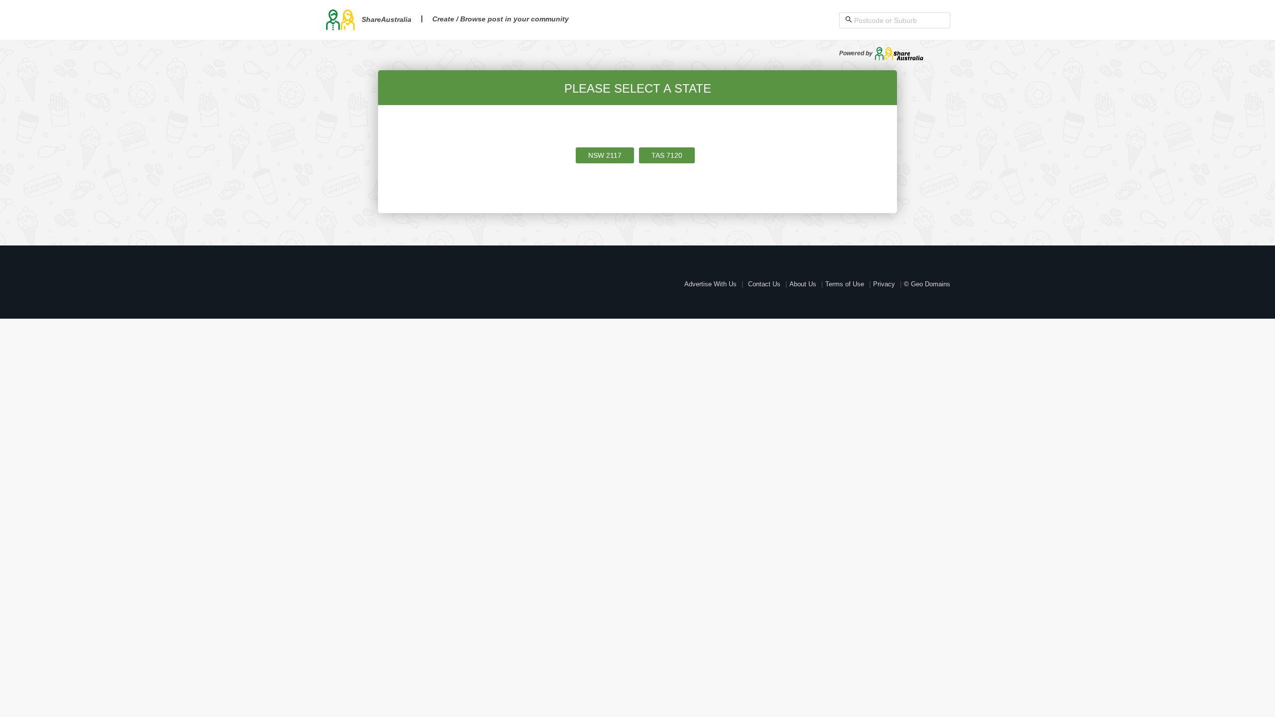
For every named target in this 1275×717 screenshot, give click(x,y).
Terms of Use (844, 284)
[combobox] (899, 20)
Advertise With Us (710, 284)
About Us (802, 284)
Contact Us (764, 284)
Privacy (884, 284)
